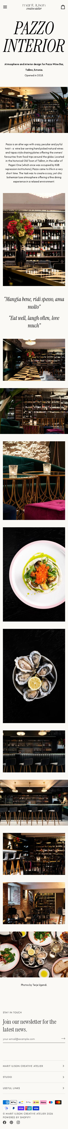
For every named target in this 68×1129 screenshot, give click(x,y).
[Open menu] (8, 7)
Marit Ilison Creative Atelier (26, 1113)
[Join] (62, 1038)
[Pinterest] (11, 1122)
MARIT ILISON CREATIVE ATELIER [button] (23, 1066)
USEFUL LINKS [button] (11, 1088)
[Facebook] (4, 1122)
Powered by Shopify (17, 1117)
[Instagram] (18, 1122)
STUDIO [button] (7, 1077)
